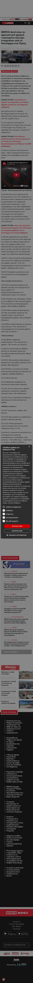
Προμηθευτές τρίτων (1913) (11, 475)
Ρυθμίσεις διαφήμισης (21, 496)
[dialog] (16, 491)
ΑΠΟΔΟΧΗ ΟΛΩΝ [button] (17, 526)
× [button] (29, 446)
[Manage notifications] (3, 979)
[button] (16, 535)
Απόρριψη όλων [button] (17, 531)
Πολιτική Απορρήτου (14, 503)
